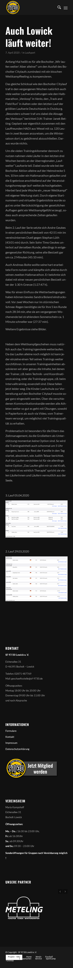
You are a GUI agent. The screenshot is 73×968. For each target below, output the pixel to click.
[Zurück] (60, 891)
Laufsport (30, 52)
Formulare (10, 730)
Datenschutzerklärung (17, 748)
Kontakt (9, 736)
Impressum (11, 742)
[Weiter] (65, 891)
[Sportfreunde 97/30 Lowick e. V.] (30, 7)
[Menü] (66, 7)
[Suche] (57, 7)
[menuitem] (57, 7)
